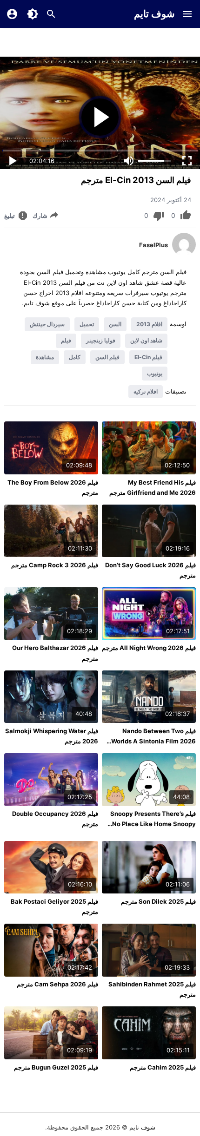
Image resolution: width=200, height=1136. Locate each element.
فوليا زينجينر (100, 340)
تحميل (87, 324)
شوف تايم (154, 14)
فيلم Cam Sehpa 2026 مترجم (57, 984)
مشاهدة (45, 357)
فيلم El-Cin (148, 357)
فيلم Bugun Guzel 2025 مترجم (56, 1067)
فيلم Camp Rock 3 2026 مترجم (54, 565)
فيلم (66, 340)
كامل (74, 357)
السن (115, 324)
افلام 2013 (149, 324)
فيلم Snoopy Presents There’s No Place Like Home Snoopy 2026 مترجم (153, 824)
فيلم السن (107, 357)
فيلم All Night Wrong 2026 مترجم (149, 647)
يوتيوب (154, 373)
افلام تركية (145, 391)
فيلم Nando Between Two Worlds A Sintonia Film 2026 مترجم (153, 741)
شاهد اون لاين (146, 340)
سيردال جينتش (47, 324)
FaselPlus (153, 245)
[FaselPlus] (184, 253)
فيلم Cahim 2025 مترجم (163, 1067)
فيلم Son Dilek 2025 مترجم (158, 901)
